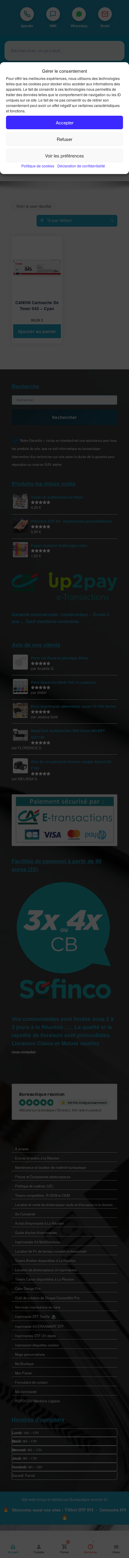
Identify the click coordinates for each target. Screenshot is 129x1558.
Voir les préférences (64, 155)
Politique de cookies (37, 165)
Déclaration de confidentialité (81, 165)
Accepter (65, 122)
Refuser (64, 139)
